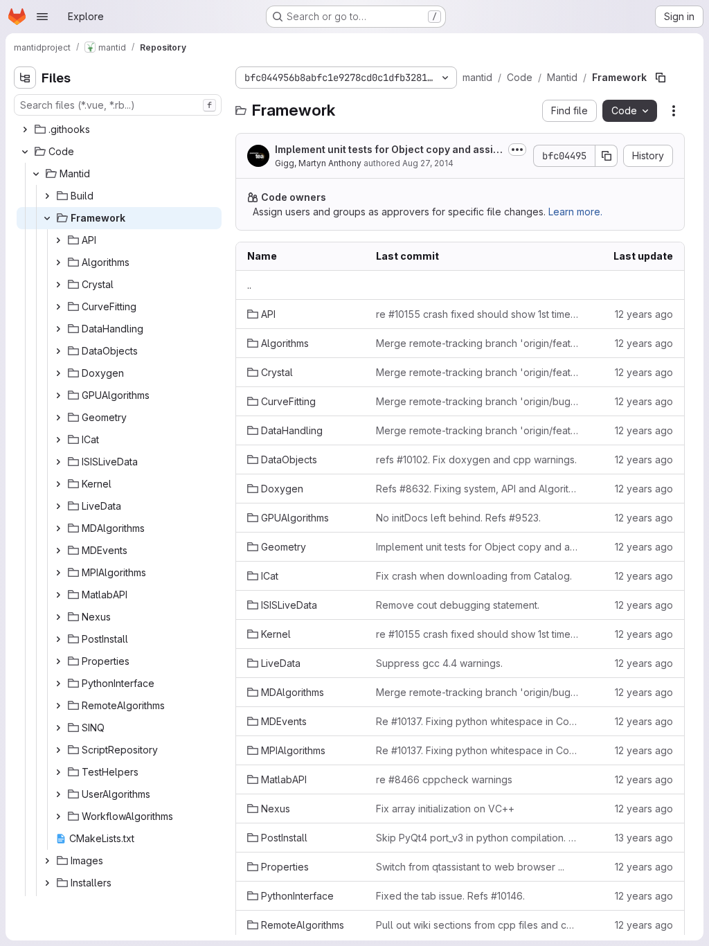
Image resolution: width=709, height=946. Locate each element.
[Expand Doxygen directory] (58, 373)
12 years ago (644, 314)
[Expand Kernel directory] (58, 484)
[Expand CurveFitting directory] (58, 306)
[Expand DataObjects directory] (58, 351)
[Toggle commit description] (517, 149)
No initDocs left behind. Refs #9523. (458, 518)
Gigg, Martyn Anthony (318, 163)
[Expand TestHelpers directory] (58, 772)
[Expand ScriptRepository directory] (58, 750)
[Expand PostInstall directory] (58, 639)
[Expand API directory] (58, 240)
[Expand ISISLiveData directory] (58, 462)
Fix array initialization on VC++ (445, 808)
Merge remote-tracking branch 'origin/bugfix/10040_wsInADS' (477, 692)
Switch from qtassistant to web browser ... (470, 867)
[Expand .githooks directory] (25, 129)
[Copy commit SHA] (606, 156)
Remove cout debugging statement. (457, 605)
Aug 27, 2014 (428, 163)
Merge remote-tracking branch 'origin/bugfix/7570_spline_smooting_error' (477, 401)
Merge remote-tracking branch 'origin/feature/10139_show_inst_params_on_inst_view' (477, 343)
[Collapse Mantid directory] (36, 174)
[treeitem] (119, 129)
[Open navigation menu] (42, 17)
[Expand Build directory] (47, 196)
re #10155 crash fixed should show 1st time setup (477, 314)
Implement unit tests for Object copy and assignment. (387, 150)
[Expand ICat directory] (58, 439)
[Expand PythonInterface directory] (58, 683)
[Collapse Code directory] (25, 151)
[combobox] (118, 105)
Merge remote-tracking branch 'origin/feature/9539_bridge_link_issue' (477, 372)
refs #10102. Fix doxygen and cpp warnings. (476, 459)
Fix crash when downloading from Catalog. (474, 576)
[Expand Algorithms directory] (58, 262)
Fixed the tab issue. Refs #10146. (450, 896)
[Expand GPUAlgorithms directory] (58, 395)
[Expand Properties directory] (58, 661)
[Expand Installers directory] (47, 883)
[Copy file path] (660, 77)
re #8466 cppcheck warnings (444, 779)
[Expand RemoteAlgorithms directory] (58, 705)
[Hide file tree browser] (25, 77)
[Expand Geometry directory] (58, 417)
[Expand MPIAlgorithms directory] (58, 572)
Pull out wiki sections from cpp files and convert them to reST (477, 925)
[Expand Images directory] (47, 861)
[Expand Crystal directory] (58, 284)
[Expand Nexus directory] (58, 617)
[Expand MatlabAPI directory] (58, 595)
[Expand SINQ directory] (58, 728)
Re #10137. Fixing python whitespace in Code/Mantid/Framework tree (477, 721)
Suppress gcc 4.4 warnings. (439, 663)
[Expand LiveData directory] (58, 506)
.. (249, 285)
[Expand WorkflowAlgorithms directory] (58, 816)
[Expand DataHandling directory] (58, 329)
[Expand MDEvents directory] (58, 550)
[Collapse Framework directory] (47, 218)
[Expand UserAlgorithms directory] (58, 794)
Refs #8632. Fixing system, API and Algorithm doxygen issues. (477, 488)
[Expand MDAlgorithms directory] (58, 528)
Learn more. (575, 211)
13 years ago (644, 838)
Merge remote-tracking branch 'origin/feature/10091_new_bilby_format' (477, 430)
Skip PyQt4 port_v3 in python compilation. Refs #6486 (477, 838)
